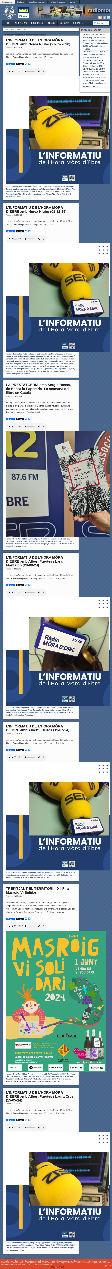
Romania (63, 1248)
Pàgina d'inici (7, 2)
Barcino (9, 189)
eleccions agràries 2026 (30, 192)
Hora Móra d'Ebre (20, 539)
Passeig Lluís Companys (39, 544)
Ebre (42, 1245)
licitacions (28, 366)
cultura (25, 541)
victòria (27, 374)
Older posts (8, 1258)
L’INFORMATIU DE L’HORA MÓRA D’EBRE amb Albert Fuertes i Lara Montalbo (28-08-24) (34, 561)
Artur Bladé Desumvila (21, 356)
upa (15, 196)
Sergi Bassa (54, 544)
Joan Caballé (19, 366)
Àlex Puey (54, 1243)
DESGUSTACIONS (43, 1076)
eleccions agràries (13, 192)
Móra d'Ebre (17, 194)
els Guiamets (22, 710)
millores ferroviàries (41, 366)
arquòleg (56, 187)
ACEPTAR (57, 1267)
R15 (72, 369)
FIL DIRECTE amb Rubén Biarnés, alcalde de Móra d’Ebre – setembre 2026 (93, 63)
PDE (22, 877)
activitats (56, 1074)
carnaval (23, 189)
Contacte (20, 2)
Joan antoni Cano (49, 1079)
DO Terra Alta (69, 189)
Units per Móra (17, 374)
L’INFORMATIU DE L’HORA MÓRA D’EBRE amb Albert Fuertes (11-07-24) (37, 728)
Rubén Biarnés (31, 371)
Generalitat (24, 1248)
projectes (66, 1079)
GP (31, 1248)
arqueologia (47, 187)
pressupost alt (60, 369)
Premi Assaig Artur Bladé (34, 369)
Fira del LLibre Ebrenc (64, 541)
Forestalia (37, 710)
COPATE (39, 359)
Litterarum (18, 544)
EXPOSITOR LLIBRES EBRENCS (42, 541)
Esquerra (67, 361)
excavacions (55, 192)
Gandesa (45, 710)
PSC (68, 369)
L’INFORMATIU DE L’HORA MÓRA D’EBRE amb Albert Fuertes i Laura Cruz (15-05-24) (39, 1096)
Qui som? (73, 2)
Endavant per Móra (51, 361)
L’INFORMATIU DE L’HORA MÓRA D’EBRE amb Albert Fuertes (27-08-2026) (94, 54)
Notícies (26, 354)
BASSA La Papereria (14, 541)
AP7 (40, 187)
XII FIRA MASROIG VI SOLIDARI (49, 1081)
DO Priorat (59, 189)
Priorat (59, 1079)
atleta (32, 356)
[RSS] (100, 17)
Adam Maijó (50, 354)
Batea (46, 356)
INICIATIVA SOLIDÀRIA (33, 1079)
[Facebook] (104, 17)
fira (60, 1076)
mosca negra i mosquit (15, 369)
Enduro (47, 1245)
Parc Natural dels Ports (49, 713)
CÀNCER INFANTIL (13, 1076)
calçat (8, 1245)
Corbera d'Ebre (49, 359)
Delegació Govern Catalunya (17, 361)
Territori (37, 877)
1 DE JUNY (48, 1074)
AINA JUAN (70, 872)
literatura (9, 544)
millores (25, 713)
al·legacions (41, 708)
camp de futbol (61, 708)
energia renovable (53, 875)
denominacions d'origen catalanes (41, 189)
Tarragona (29, 715)
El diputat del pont (36, 361)
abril (48, 1243)
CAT (44, 875)
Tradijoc (70, 1248)
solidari (9, 1081)
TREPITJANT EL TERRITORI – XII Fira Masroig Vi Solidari (37, 891)
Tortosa (43, 877)
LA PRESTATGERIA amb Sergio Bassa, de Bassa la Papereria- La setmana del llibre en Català (38, 389)
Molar (39, 1248)
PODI (51, 1248)
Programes (37, 23)
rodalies (21, 715)
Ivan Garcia (54, 364)
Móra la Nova (28, 194)
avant (8, 875)
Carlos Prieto (55, 356)
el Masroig (55, 1076)
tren (48, 877)
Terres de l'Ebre (53, 371)
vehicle (21, 1250)
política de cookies (20, 1264)
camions (16, 189)
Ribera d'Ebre (51, 194)
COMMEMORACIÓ (68, 356)
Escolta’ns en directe (37, 2)
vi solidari (32, 1081)
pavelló (61, 713)
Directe (51, 23)
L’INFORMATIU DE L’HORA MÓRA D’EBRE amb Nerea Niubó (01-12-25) (36, 209)
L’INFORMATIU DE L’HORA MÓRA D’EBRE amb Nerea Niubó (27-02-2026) (38, 42)
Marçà (14, 713)
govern (46, 364)
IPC (34, 1248)
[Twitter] (108, 17)
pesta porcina (39, 194)
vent (19, 196)
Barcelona (70, 187)
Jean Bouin (63, 364)
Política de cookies (57, 2)
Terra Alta (61, 194)
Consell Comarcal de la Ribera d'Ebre (20, 359)
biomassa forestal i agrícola (31, 875)
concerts (31, 1076)
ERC (61, 361)
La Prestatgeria (34, 539)
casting (13, 710)
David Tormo (69, 359)
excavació (45, 192)
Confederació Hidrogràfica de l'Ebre (25, 1245)
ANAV (63, 1074)
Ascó (63, 187)
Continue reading (36, 412)
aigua (63, 872)
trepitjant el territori (19, 1081)
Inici (8, 23)
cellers (24, 1076)
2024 (58, 539)
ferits (53, 1245)
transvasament (12, 1250)
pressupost (49, 369)
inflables (19, 1079)
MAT (19, 713)
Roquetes (21, 371)
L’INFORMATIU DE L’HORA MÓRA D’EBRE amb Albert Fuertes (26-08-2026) (94, 72)
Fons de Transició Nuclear (32, 364)
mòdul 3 (26, 544)
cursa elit (59, 359)
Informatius (21, 23)
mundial (45, 1248)
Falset (30, 710)
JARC (62, 192)
